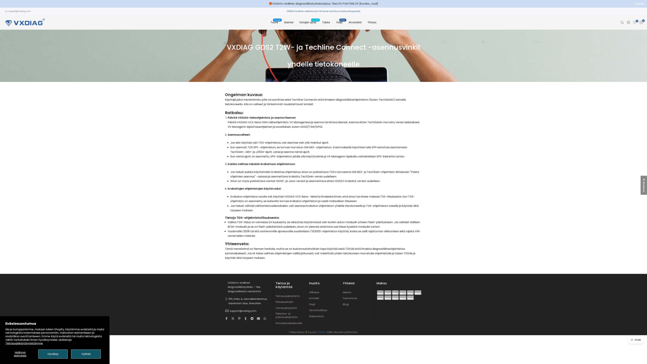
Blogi (346, 304)
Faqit (340, 22)
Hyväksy (53, 354)
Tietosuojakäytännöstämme (24, 343)
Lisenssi (288, 22)
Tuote (276, 22)
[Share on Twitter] (232, 318)
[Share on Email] (258, 318)
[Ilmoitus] (323, 4)
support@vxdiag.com (19, 11)
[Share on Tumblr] (245, 318)
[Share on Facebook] (226, 318)
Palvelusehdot (284, 302)
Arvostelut (355, 22)
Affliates (314, 292)
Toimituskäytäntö (286, 308)
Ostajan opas (309, 22)
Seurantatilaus (318, 310)
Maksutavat (316, 316)
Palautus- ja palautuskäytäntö (287, 315)
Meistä (347, 292)
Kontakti (314, 298)
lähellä (8, 4)
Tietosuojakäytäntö (288, 296)
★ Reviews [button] (644, 185)
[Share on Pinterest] (239, 318)
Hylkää (86, 354)
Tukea (326, 22)
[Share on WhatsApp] (264, 318)
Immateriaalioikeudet (289, 323)
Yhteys (372, 22)
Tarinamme (350, 298)
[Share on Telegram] (252, 318)
